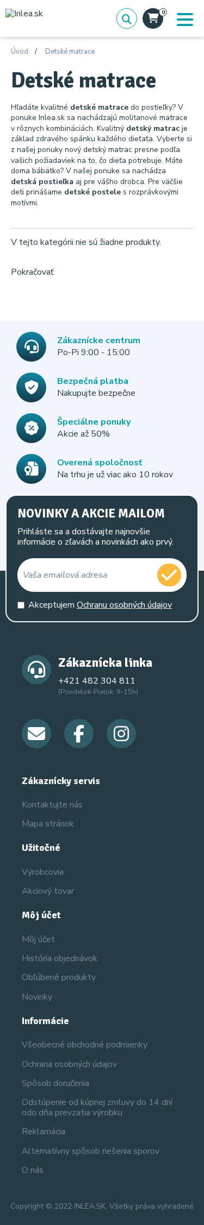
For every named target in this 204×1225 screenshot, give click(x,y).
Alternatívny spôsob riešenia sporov (90, 1151)
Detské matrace (70, 52)
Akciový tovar (48, 891)
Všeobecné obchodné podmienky (84, 1045)
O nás (33, 1170)
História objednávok (59, 958)
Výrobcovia (43, 872)
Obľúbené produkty (59, 977)
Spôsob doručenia (55, 1083)
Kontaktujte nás (52, 805)
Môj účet (38, 939)
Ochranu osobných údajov (124, 605)
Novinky (37, 997)
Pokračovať (32, 272)
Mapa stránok (48, 824)
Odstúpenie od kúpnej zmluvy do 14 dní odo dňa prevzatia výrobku (97, 1107)
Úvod (19, 52)
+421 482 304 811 (96, 681)
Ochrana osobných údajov (69, 1064)
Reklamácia (43, 1132)
